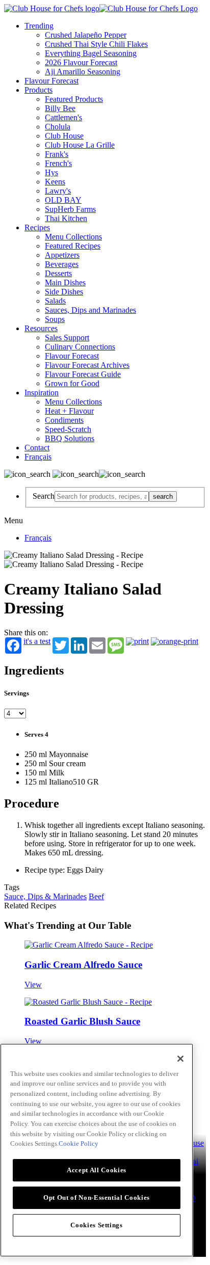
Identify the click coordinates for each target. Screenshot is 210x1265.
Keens (55, 181)
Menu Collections (73, 236)
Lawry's (58, 190)
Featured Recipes (72, 245)
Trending (39, 25)
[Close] (180, 1058)
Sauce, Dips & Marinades (45, 896)
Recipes (37, 227)
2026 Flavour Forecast (81, 62)
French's (58, 163)
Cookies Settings (96, 1225)
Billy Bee (60, 108)
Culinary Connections (80, 346)
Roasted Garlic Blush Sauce (82, 1021)
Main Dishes (65, 282)
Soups (55, 319)
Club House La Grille (80, 145)
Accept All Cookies (96, 1170)
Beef (96, 896)
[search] (102, 496)
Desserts (58, 273)
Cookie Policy (78, 1143)
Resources (41, 328)
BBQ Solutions (69, 438)
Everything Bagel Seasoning (91, 53)
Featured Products (74, 99)
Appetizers (62, 255)
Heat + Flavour (69, 411)
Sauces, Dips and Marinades (90, 310)
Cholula (57, 126)
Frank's (56, 154)
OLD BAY (63, 200)
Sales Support (67, 337)
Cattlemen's (63, 117)
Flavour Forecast (51, 80)
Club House (64, 135)
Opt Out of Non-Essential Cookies (96, 1197)
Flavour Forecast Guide (83, 374)
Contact (36, 447)
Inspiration (41, 392)
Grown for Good (72, 383)
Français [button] (37, 456)
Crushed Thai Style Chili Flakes (96, 44)
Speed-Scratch (68, 429)
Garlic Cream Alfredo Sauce (83, 964)
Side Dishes (64, 291)
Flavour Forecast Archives (87, 365)
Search (44, 496)
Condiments (64, 420)
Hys (51, 172)
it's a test (36, 641)
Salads (55, 301)
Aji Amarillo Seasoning (82, 71)
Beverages (61, 264)
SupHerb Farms (70, 209)
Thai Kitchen (66, 218)
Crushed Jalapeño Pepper (85, 35)
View (33, 984)
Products (38, 90)
